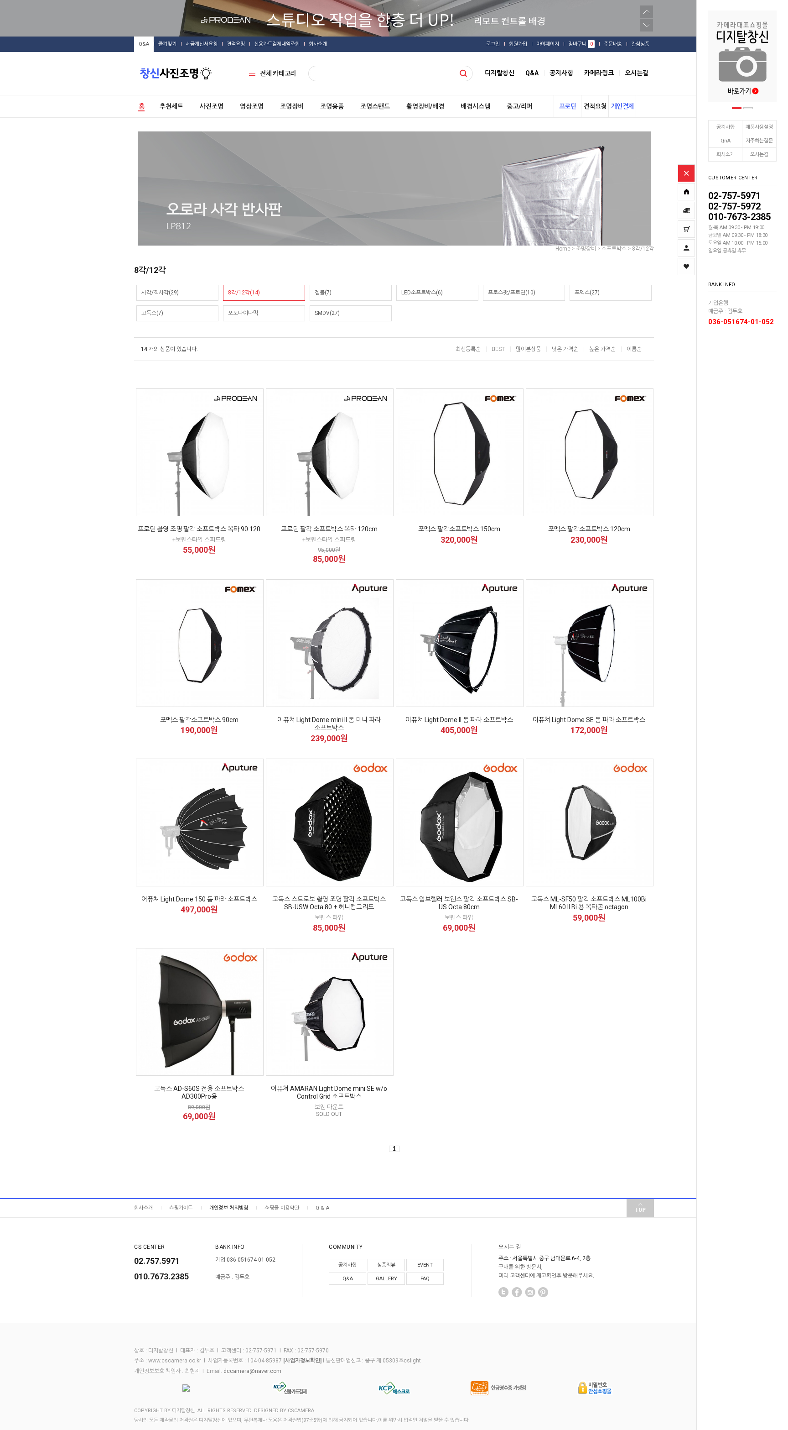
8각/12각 (643, 249)
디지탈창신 (499, 73)
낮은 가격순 (565, 349)
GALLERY (386, 1279)
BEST (498, 349)
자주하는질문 (759, 141)
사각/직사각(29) (160, 292)
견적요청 (236, 44)
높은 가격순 (602, 349)
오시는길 (759, 154)
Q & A (323, 1208)
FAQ (425, 1279)
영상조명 (252, 106)
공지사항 (725, 127)
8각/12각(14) (244, 292)
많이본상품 (528, 349)
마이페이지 (547, 44)
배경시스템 (475, 106)
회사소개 (725, 154)
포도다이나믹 (243, 313)
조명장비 (292, 106)
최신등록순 (468, 349)
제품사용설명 (759, 127)
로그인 (493, 44)
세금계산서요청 (202, 44)
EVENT (425, 1265)
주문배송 (613, 44)
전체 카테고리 (278, 73)
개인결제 (622, 106)
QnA (726, 141)
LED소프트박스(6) (422, 292)
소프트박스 (614, 249)
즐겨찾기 (167, 44)
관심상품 (640, 44)
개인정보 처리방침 (229, 1208)
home (562, 249)
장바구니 (580, 44)
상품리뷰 (386, 1265)
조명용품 (332, 106)
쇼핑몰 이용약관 (281, 1208)
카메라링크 (599, 73)
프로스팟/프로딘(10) (511, 292)
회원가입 (518, 44)
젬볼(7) (323, 292)
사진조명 (211, 106)
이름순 (634, 349)
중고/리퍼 (520, 106)
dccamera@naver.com (252, 1371)
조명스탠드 (375, 106)
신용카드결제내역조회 (277, 44)
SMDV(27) (327, 313)
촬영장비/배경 (425, 106)
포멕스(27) (587, 292)
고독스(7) (152, 313)
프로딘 (567, 106)
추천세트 (171, 106)
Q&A (144, 44)
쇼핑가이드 (181, 1208)
